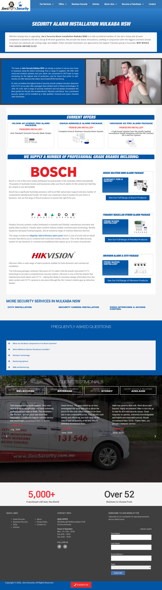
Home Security (19, 519)
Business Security (79, 4)
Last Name (115, 543)
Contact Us (41, 525)
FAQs (15, 525)
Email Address (117, 554)
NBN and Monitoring (21, 367)
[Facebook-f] (59, 547)
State (113, 564)
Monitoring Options (20, 361)
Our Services (45, 4)
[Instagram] (65, 547)
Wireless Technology (21, 355)
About (39, 519)
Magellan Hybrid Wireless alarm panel (46, 235)
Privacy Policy (42, 522)
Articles (95, 4)
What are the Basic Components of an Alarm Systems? (35, 343)
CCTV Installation (20, 307)
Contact (152, 4)
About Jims (109, 4)
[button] (81, 343)
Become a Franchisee (131, 4)
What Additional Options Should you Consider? (31, 349)
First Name (115, 533)
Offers (61, 4)
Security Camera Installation (79, 307)
